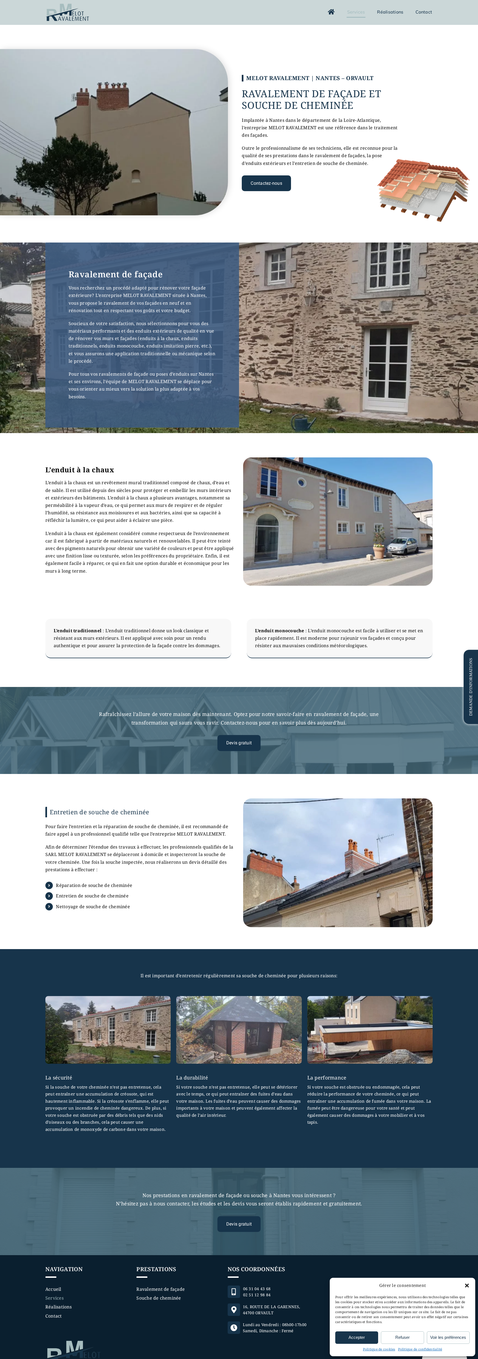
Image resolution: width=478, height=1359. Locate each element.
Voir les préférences (448, 1337)
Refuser (402, 1337)
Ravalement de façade (160, 1289)
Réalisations (58, 1307)
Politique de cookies (379, 1349)
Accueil (53, 1289)
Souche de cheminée (158, 1298)
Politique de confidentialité (420, 1349)
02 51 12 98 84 (257, 1294)
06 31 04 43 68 (257, 1288)
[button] (467, 1285)
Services (54, 1298)
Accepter (357, 1337)
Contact (53, 1316)
